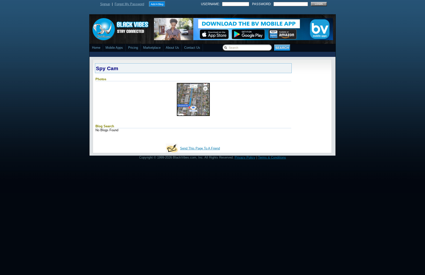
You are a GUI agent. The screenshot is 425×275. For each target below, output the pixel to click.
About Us (172, 47)
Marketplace (152, 47)
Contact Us (192, 47)
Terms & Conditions (272, 157)
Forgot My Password (129, 4)
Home (96, 47)
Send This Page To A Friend (200, 148)
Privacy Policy (245, 157)
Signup (105, 4)
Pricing (133, 47)
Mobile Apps (114, 47)
